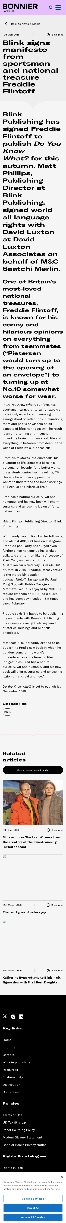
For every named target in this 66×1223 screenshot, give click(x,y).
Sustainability (13, 1077)
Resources (10, 1070)
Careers (8, 1055)
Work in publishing (16, 1062)
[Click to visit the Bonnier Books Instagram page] (13, 1018)
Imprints (9, 1047)
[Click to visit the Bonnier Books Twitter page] (5, 1018)
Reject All (33, 1208)
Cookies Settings (33, 1198)
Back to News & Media (25, 24)
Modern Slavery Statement (22, 1137)
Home (7, 1040)
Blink (7, 712)
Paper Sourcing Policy (19, 1130)
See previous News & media (33, 770)
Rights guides (13, 1168)
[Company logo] (20, 8)
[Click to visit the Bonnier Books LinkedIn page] (21, 1018)
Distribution (11, 1085)
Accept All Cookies (33, 1217)
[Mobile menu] (58, 7)
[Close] (62, 1177)
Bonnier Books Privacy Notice (24, 1145)
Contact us (11, 1092)
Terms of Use (12, 1115)
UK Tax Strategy (15, 1122)
